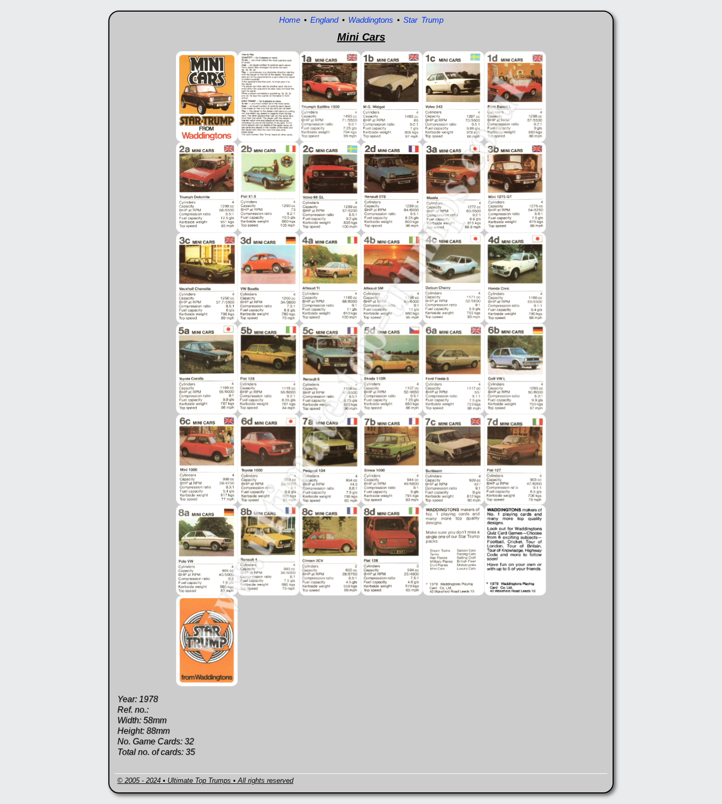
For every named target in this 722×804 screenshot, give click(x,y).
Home (289, 19)
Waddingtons (370, 19)
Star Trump (423, 19)
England (324, 19)
